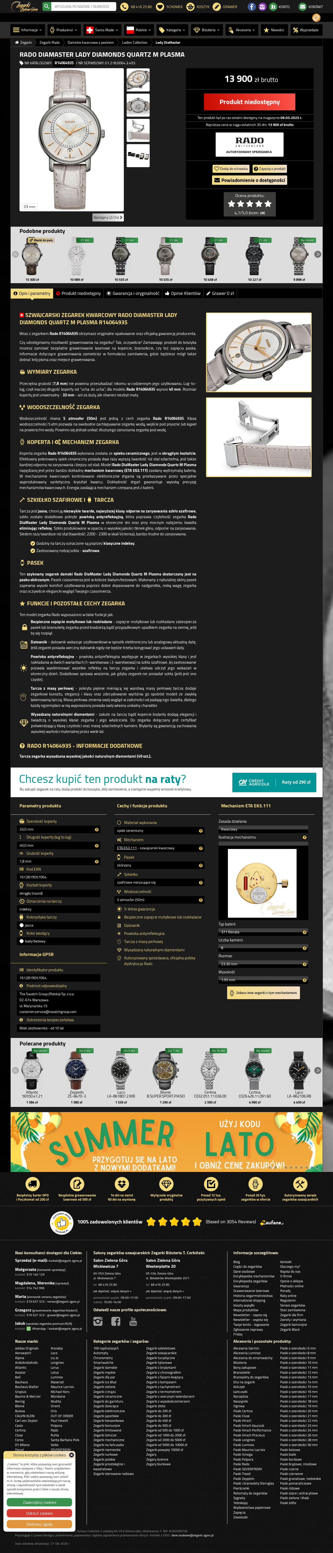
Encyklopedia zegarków (250, 1281)
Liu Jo (55, 1358)
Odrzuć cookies (39, 1513)
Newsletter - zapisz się (250, 1315)
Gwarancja (241, 1286)
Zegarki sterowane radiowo (113, 1473)
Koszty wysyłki (243, 1305)
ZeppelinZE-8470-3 (77, 1094)
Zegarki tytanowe (159, 1362)
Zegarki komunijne (293, 1324)
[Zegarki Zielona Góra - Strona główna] (24, 6)
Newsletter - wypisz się (250, 1319)
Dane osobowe (244, 1271)
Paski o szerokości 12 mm (299, 1372)
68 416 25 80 (107, 1285)
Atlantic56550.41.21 (32, 1094)
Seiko (55, 1445)
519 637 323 (35, 1301)
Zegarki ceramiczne (107, 1396)
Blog (236, 1262)
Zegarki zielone (104, 1387)
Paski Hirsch (242, 1420)
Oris (54, 1411)
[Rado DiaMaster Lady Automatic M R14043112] (121, 256)
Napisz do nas (290, 1271)
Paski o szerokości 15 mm (299, 1387)
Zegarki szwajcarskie (161, 1353)
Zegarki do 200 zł (158, 1411)
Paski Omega (243, 1454)
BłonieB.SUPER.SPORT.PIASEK (166, 1094)
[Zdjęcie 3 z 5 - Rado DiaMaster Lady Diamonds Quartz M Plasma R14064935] (138, 105)
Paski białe (288, 1454)
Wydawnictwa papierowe (252, 1507)
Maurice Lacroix (62, 1387)
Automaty (100, 1353)
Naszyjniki (240, 1401)
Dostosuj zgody (39, 1524)
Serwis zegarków (292, 1305)
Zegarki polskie (104, 1459)
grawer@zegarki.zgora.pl (63, 1315)
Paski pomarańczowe (295, 1483)
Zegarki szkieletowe (160, 1348)
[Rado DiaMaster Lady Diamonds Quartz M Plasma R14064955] (210, 256)
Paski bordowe (291, 1459)
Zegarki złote (155, 1406)
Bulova (20, 1411)
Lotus (55, 1372)
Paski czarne (289, 1469)
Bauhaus (21, 1382)
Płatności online (292, 1286)
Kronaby (57, 1348)
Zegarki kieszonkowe (108, 1420)
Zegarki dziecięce (106, 1406)
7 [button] (301, 1167)
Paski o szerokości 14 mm (299, 1382)
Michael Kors (60, 1392)
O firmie (286, 1276)
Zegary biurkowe (158, 1464)
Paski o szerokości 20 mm (299, 1411)
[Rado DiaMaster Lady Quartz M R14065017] (77, 256)
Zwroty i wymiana (293, 1319)
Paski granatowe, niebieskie (300, 1478)
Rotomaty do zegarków (250, 1493)
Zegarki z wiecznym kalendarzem (170, 1396)
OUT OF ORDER (62, 1416)
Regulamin (288, 1300)
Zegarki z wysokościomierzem (168, 1401)
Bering (20, 1401)
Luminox (57, 1377)
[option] (167, 1144)
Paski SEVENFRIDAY (247, 1469)
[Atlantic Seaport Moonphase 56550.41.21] (32, 1069)
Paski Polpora (243, 1459)
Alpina (19, 1358)
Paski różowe (290, 1488)
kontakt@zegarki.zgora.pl (65, 1261)
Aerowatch (23, 1353)
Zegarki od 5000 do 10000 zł (166, 1445)
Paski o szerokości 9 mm (298, 1358)
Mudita (56, 1401)
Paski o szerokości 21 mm (299, 1416)
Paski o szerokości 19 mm (299, 1406)
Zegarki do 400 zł (158, 1420)
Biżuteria (240, 1362)
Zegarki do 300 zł (158, 1416)
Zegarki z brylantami (161, 1367)
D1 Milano (22, 1445)
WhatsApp (38, 1329)
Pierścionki (241, 1488)
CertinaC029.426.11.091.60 (255, 1094)
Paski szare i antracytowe (299, 1493)
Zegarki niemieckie (107, 1450)
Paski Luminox (243, 1445)
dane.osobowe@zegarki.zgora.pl (192, 1535)
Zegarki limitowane (107, 1430)
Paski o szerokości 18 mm (299, 1401)
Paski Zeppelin (243, 1478)
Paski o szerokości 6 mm (298, 1348)
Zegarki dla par (104, 1377)
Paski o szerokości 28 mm (299, 1440)
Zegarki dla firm (291, 1315)
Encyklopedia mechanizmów (253, 1276)
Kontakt (286, 1262)
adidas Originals (27, 1348)
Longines (57, 1362)
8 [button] (307, 1167)
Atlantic (21, 1367)
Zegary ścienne (157, 1459)
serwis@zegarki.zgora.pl (63, 1301)
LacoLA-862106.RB (299, 1094)
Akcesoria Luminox (247, 1353)
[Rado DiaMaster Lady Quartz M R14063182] (255, 256)
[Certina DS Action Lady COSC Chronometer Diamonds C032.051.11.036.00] (210, 1069)
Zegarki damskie (105, 1367)
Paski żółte (288, 1503)
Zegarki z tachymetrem (163, 1387)
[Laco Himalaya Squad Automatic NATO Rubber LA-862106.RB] (299, 1069)
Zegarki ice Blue (105, 1382)
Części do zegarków (247, 1266)
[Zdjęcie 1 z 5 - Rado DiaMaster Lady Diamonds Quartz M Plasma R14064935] (72, 139)
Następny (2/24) (107, 217)
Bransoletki (241, 1372)
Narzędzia (240, 1396)
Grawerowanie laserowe (251, 1291)
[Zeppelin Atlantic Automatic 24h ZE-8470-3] (77, 1069)
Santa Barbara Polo (65, 1440)
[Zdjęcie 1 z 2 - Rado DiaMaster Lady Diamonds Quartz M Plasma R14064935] (259, 352)
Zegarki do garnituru (108, 1401)
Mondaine (58, 1396)
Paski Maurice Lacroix (249, 1450)
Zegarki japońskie (106, 1416)
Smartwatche (103, 1362)
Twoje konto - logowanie (251, 1324)
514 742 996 (35, 1288)
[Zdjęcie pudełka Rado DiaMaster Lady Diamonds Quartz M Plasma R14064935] (138, 155)
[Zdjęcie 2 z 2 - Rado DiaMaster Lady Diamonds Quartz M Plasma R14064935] (259, 437)
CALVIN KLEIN (25, 1416)
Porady (285, 1291)
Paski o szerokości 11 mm (299, 1367)
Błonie (19, 1406)
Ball (18, 1377)
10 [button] (317, 1167)
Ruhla (55, 1435)
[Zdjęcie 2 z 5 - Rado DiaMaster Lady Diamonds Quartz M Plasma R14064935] (138, 80)
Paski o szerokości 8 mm (298, 1353)
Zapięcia (239, 1512)
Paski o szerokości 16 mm (299, 1392)
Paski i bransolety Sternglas (253, 1483)
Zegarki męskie (104, 1372)
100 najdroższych (106, 1348)
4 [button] (286, 1167)
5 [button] (291, 1167)
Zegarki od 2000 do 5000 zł (165, 1440)
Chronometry (103, 1358)
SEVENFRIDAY (61, 1450)
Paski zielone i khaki (294, 1498)
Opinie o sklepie (291, 1281)
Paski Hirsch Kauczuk (248, 1425)
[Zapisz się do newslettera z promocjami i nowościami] (316, 18)
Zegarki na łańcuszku (108, 1445)
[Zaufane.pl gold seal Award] (61, 1223)
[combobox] (83, 6)
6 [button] (296, 1167)
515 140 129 (35, 1274)
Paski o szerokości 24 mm (299, 1430)
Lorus (55, 1367)
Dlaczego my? (290, 1266)
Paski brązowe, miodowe (298, 1464)
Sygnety (239, 1498)
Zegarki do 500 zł (158, 1425)
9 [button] (312, 1167)
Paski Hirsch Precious (249, 1435)
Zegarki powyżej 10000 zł (164, 1450)
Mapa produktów (245, 1310)
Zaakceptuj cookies (39, 1502)
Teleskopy (240, 1503)
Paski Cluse (241, 1416)
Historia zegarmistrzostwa (253, 1295)
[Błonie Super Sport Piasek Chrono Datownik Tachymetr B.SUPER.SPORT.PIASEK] (166, 1069)
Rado (54, 1430)
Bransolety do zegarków (251, 1377)
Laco (54, 1353)
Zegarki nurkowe (105, 1454)
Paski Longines (244, 1440)
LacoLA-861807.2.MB (121, 1094)
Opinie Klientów (186, 293)
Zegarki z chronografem (163, 1372)
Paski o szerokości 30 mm (299, 1445)
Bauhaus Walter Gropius (27, 1389)
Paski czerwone (291, 1473)
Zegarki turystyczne (160, 1358)
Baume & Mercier (28, 1396)
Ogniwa (239, 1406)
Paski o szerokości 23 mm (299, 1425)
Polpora (56, 1425)
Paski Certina (243, 1411)
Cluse (19, 1435)
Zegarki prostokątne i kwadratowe (109, 1466)
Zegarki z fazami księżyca (164, 1377)
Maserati (57, 1382)
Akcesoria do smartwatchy (252, 1358)
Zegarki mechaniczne (108, 1440)
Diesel (19, 1450)
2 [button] (275, 1167)
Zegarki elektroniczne (109, 1411)
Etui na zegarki (244, 1382)
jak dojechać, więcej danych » (112, 1291)
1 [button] (270, 1167)
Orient (55, 1406)
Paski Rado (241, 1464)
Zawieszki (240, 1517)
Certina (20, 1430)
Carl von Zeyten (26, 1420)
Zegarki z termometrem (163, 1392)
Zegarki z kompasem (161, 1382)
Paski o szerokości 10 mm (299, 1362)
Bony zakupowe (244, 1367)
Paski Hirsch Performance (252, 1430)
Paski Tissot (242, 1473)
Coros (19, 1440)
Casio (19, 1425)
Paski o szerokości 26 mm (299, 1435)
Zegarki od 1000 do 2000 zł (165, 1435)
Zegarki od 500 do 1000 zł (165, 1430)
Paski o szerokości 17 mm (299, 1396)
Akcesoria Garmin (246, 1348)
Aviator (20, 1372)
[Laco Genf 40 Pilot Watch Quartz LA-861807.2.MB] (121, 1069)
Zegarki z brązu (104, 1392)
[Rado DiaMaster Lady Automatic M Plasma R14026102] (299, 256)
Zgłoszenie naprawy (248, 1329)
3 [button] (281, 1167)
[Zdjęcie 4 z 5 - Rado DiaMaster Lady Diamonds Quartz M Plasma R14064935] (138, 130)
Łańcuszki (240, 1392)
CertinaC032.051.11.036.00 (210, 1094)
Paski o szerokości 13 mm (299, 1377)
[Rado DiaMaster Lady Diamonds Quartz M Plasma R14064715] (166, 256)
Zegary (151, 1454)
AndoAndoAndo (26, 1362)
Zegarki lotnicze (105, 1435)
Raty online (288, 1295)
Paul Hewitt (59, 1420)
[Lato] (167, 1144)
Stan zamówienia (292, 1310)
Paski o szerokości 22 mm (299, 1420)
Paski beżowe (290, 1450)
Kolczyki (239, 1387)
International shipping (249, 1300)
